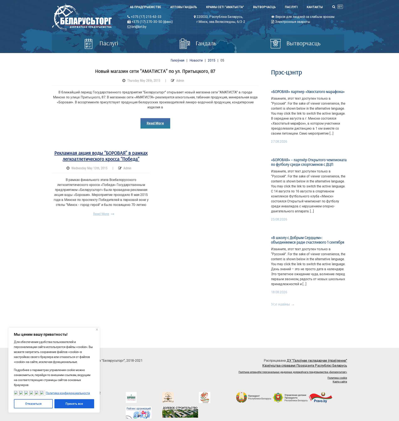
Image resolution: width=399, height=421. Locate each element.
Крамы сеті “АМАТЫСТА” (225, 7)
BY (340, 6)
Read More (155, 123)
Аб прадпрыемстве (145, 7)
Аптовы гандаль (183, 7)
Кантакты (315, 7)
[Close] (97, 330)
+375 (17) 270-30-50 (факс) (152, 22)
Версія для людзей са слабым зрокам (304, 17)
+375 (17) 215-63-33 (145, 17)
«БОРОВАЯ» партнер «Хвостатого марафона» (308, 91)
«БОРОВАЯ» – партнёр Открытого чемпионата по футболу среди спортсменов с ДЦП (309, 162)
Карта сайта (340, 381)
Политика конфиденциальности (68, 393)
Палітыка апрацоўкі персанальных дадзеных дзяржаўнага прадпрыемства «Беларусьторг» (293, 372)
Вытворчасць (264, 7)
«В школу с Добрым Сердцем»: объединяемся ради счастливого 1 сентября (307, 240)
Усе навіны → (283, 304)
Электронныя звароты (292, 22)
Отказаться (33, 403)
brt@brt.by (139, 27)
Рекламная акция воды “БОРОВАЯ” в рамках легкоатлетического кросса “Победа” (101, 156)
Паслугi (291, 7)
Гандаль (205, 43)
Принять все (74, 403)
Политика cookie (337, 377)
